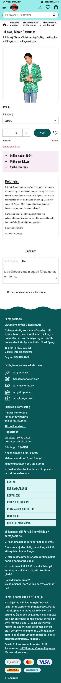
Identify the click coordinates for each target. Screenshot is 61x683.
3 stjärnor (11, 261)
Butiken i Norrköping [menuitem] (19, 523)
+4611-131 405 (23, 348)
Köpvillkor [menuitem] (13, 495)
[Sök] (54, 15)
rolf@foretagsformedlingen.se (37, 648)
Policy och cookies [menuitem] (18, 502)
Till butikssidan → (15, 426)
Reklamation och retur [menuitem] (20, 509)
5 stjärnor (16, 261)
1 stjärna (5, 261)
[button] (4, 7)
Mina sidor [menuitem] (13, 516)
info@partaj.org (51, 2)
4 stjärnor (14, 261)
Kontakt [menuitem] (12, 482)
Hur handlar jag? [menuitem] (17, 488)
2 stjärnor (8, 261)
